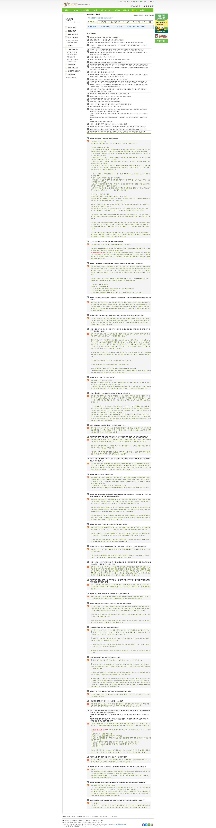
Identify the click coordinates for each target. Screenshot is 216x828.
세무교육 (126, 10)
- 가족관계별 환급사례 (72, 40)
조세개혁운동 (85, 10)
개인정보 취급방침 (92, 816)
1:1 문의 (142, 10)
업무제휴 (115, 816)
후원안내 (134, 10)
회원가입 (126, 1)
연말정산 (95, 10)
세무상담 (117, 10)
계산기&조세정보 (106, 10)
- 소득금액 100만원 (71, 61)
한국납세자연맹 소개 (68, 816)
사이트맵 (150, 1)
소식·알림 (75, 10)
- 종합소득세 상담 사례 (72, 59)
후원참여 (143, 1)
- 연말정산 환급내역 (71, 77)
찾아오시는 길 (81, 816)
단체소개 (66, 10)
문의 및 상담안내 (105, 816)
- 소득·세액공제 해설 (71, 52)
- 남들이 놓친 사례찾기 (72, 42)
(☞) (89, 824)
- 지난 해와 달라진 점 (71, 54)
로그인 (120, 1)
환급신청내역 (134, 1)
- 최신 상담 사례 (70, 57)
